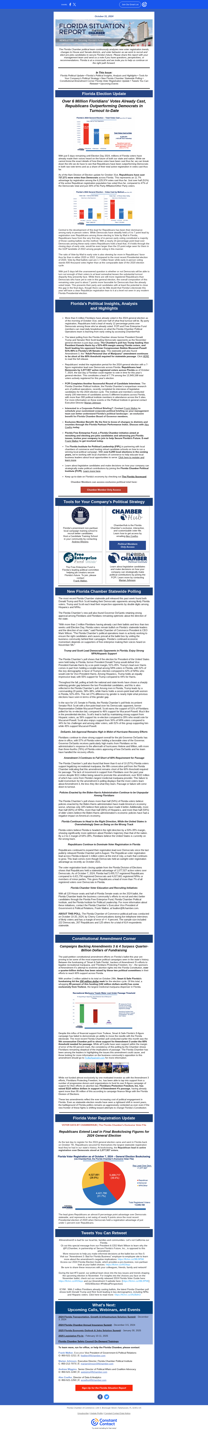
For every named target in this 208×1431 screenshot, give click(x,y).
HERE (146, 356)
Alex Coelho (132, 536)
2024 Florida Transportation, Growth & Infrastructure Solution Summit (97, 1316)
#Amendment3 (66, 1240)
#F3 (76, 1273)
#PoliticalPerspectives (112, 1283)
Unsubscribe (83, 1413)
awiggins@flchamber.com (94, 1372)
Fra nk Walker (131, 408)
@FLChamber (70, 1248)
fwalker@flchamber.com (93, 1355)
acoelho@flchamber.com (93, 1380)
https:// (121, 1259)
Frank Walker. (80, 580)
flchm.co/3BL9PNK (134, 1259)
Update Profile (96, 1413)
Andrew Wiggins (80, 541)
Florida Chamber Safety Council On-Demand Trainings (88, 1341)
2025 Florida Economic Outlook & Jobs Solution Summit (89, 1330)
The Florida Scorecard (134, 476)
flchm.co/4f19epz (121, 1264)
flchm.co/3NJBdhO (131, 1294)
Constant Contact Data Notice (117, 1413)
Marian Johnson (92, 402)
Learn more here (91, 471)
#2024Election (92, 1283)
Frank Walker (72, 441)
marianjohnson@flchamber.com (97, 1363)
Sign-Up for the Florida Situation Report (104, 1388)
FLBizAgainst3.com (95, 1057)
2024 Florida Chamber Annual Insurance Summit (85, 1325)
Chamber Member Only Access (104, 489)
